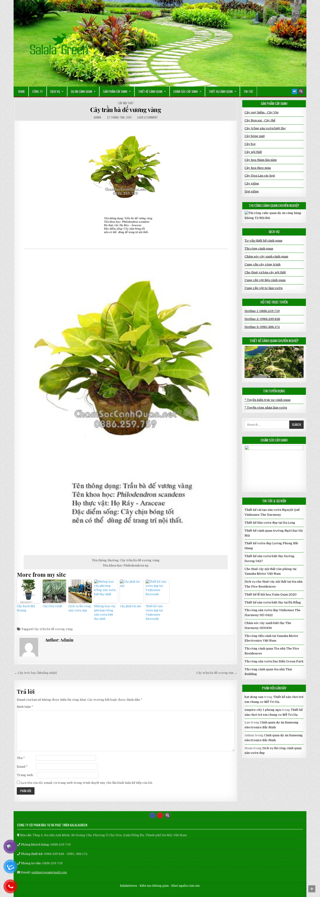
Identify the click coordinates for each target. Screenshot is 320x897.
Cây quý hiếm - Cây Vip (262, 112)
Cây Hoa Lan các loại (260, 175)
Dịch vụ (55, 91)
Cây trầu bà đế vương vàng (125, 109)
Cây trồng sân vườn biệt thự (265, 128)
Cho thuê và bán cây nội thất (265, 272)
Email (22, 766)
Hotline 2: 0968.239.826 (262, 319)
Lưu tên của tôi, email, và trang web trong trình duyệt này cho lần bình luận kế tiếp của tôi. (87, 782)
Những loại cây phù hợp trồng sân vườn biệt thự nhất (104, 613)
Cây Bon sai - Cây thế (260, 120)
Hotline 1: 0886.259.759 (262, 311)
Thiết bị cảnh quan (221, 91)
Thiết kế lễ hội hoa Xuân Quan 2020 (271, 594)
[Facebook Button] (152, 815)
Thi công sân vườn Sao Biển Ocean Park (274, 661)
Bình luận (25, 706)
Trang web (25, 775)
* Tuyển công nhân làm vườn (266, 407)
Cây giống (252, 183)
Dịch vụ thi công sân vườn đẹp (79, 608)
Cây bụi (250, 144)
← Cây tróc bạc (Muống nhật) (35, 673)
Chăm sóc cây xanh (185, 91)
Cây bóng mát (255, 136)
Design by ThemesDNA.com (160, 892)
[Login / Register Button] (294, 91)
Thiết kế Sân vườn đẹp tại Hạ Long (270, 522)
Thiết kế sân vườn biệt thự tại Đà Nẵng (273, 602)
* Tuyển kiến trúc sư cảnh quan (267, 400)
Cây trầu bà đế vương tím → (216, 673)
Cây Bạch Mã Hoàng (26, 608)
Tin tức (248, 91)
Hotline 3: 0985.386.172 (262, 327)
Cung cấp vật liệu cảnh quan (265, 280)
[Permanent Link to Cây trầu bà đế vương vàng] (125, 184)
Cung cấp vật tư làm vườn (264, 288)
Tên (21, 758)
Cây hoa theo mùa (258, 168)
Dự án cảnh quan (81, 91)
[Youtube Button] (160, 815)
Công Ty (37, 91)
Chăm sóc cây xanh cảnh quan (266, 256)
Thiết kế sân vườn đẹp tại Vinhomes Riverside (154, 613)
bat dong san (254, 697)
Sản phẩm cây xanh (115, 91)
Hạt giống (252, 191)
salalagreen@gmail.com (49, 872)
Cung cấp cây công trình (262, 264)
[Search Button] (301, 91)
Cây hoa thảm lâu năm (261, 160)
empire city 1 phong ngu (263, 710)
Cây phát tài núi (130, 606)
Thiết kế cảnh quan (150, 91)
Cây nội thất (126, 103)
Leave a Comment (147, 117)
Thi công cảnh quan (259, 248)
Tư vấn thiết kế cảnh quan (263, 240)
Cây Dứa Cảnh (52, 606)
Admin (97, 117)
